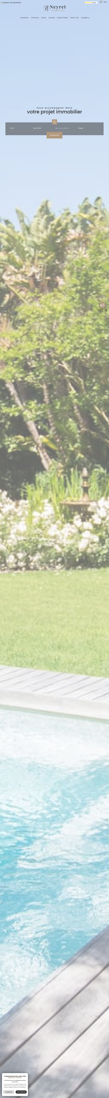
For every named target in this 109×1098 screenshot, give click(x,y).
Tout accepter (21, 1092)
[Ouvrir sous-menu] (88, 17)
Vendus (43, 17)
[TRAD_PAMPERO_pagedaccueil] (54, 11)
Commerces (35, 17)
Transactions (24, 17)
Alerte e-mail (74, 17)
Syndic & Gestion (62, 17)
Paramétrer (8, 1092)
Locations (51, 17)
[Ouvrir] (54, 122)
